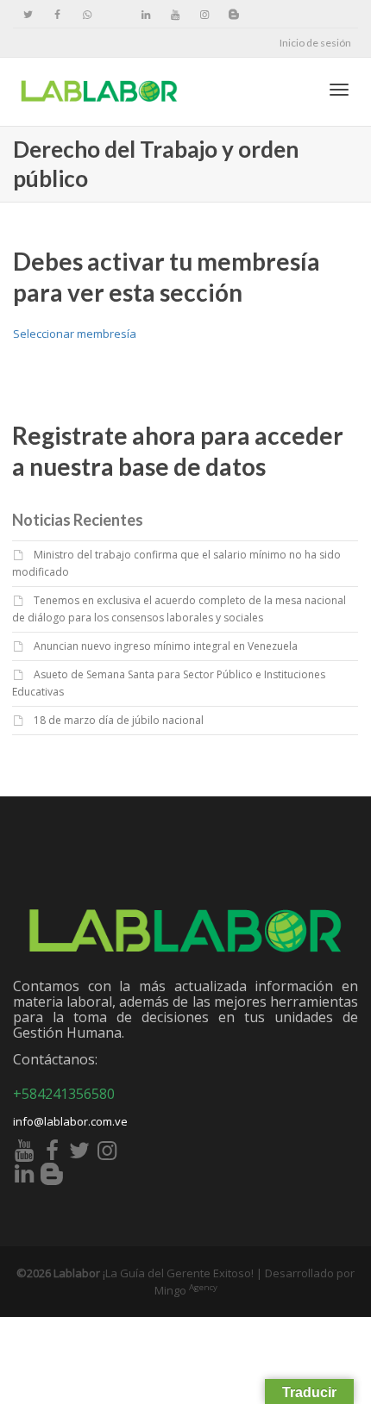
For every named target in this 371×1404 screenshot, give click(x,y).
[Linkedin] (145, 14)
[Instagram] (204, 14)
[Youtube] (174, 14)
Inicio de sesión (315, 42)
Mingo (185, 1290)
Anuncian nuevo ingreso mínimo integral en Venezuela (166, 646)
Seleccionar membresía (74, 333)
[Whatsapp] (86, 14)
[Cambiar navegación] (339, 89)
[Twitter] (28, 14)
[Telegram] (116, 14)
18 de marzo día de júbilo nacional (119, 720)
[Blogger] (233, 14)
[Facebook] (57, 14)
